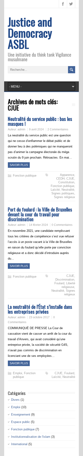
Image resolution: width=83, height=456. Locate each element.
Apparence (67, 175)
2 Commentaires (57, 129)
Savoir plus (19, 165)
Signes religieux (64, 197)
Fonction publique (24, 175)
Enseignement (20, 414)
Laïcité (55, 189)
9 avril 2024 (36, 129)
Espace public (20, 422)
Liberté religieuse (68, 285)
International (19, 444)
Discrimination (64, 279)
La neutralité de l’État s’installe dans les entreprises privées (40, 309)
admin (21, 129)
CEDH (60, 178)
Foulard (59, 283)
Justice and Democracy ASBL (30, 32)
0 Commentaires (62, 224)
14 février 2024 (38, 224)
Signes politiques (62, 193)
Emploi (17, 373)
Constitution (66, 182)
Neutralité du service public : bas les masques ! (40, 121)
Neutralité (68, 189)
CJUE (70, 178)
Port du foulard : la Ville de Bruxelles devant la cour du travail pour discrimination (40, 214)
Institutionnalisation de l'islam (30, 436)
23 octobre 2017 (39, 317)
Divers (15, 399)
